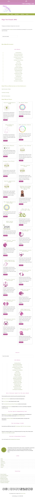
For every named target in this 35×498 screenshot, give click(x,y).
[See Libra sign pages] (18, 490)
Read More (21, 116)
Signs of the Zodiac (18, 64)
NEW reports (9, 406)
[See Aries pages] (3, 490)
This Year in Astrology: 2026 (25, 210)
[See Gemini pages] (9, 490)
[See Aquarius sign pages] (29, 490)
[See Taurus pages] (6, 490)
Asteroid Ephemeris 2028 (10, 103)
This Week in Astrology (5, 92)
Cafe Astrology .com (7, 8)
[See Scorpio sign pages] (21, 490)
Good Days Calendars (4, 479)
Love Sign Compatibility (18, 67)
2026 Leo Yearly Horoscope (25, 290)
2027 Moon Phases (8, 145)
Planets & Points (17, 375)
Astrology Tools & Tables (18, 73)
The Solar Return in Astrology (10, 202)
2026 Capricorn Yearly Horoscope (25, 310)
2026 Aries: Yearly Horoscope (25, 329)
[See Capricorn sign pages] (26, 490)
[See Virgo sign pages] (16, 490)
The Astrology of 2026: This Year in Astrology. (23, 426)
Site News (2, 465)
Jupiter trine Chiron (25, 145)
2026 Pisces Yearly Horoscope (25, 271)
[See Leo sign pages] (14, 490)
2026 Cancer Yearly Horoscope (9, 320)
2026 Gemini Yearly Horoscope (9, 301)
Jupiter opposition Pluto (9, 182)
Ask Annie (18, 61)
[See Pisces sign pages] (31, 490)
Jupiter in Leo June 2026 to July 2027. (8, 432)
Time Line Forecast (6, 398)
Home (2, 458)
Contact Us (3, 461)
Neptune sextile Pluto (25, 166)
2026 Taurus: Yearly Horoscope (10, 241)
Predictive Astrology (17, 381)
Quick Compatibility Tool (8, 414)
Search (2, 467)
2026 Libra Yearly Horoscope (9, 280)
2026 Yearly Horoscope (9, 222)
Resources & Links (18, 79)
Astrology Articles (18, 58)
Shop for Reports (3, 474)
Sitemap (2, 464)
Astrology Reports (18, 52)
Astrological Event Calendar (15, 439)
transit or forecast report (20, 415)
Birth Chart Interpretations (18, 54)
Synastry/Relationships (18, 70)
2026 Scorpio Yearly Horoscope (25, 251)
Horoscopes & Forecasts (18, 55)
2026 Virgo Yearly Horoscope (25, 230)
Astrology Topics (18, 76)
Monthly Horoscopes (4, 478)
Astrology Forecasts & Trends (17, 367)
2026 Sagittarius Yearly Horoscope (9, 261)
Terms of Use (23, 493)
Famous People (17, 372)
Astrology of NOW (9, 418)
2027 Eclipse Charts (25, 124)
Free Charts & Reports (4, 475)
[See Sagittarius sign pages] (23, 490)
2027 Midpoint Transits (9, 125)
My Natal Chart (23, 102)
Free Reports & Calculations (17, 389)
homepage (11, 29)
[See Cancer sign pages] (11, 490)
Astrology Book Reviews (17, 386)
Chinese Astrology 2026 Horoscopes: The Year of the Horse (25, 188)
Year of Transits (6, 401)
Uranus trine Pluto (8, 161)
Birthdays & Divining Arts (17, 378)
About (2, 460)
